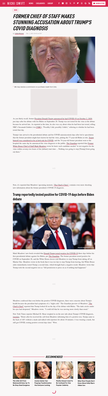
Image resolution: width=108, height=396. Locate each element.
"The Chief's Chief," (61, 185)
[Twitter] (70, 3)
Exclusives (40, 3)
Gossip (50, 3)
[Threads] (82, 3)
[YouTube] (63, 3)
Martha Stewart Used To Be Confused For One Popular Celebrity (64, 383)
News (31, 3)
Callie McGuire (19, 33)
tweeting (16, 316)
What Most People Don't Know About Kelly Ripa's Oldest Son (86, 383)
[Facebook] (59, 3)
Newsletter (100, 3)
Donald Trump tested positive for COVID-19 (61, 253)
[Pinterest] (74, 3)
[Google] (85, 3)
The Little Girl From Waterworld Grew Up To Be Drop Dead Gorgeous (21, 383)
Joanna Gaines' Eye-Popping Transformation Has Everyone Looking (42, 383)
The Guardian (71, 143)
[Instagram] (66, 3)
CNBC (38, 127)
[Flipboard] (78, 3)
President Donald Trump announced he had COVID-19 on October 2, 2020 (63, 118)
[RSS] (89, 3)
